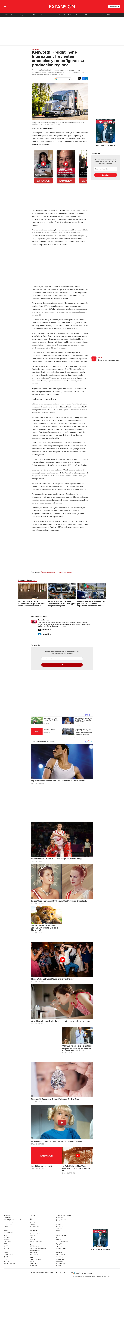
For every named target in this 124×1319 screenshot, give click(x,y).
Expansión (7, 1215)
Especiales (60, 1232)
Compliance (26, 1280)
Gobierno (7, 1237)
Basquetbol (60, 1243)
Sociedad (7, 1249)
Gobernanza (34, 1263)
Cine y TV (33, 1237)
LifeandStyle (8, 1232)
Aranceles (60, 572)
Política (33, 15)
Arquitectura (34, 1252)
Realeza (6, 1256)
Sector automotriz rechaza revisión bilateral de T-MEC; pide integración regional (62, 603)
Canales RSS (57, 1280)
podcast (100, 357)
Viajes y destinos (62, 1258)
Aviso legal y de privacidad (41, 1280)
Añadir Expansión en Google (64, 79)
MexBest (59, 1252)
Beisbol (58, 1239)
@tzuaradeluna (48, 128)
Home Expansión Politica (12, 1219)
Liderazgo (59, 1228)
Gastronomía (60, 1254)
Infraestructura (35, 1250)
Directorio (67, 1280)
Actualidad (59, 1226)
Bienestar (59, 1261)
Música (32, 1239)
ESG (85, 15)
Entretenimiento (35, 1234)
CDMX (6, 1243)
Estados (6, 1245)
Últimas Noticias (10, 15)
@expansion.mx (64, 1272)
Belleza (6, 1261)
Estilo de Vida (61, 1263)
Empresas (23, 15)
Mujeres (94, 15)
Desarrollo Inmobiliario (38, 1248)
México (6, 1239)
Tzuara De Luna (43, 620)
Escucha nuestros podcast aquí (108, 360)
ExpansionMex (69, 1272)
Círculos (7, 1258)
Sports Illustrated (61, 1236)
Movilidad (33, 1265)
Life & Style (33, 1230)
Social (32, 1261)
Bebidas (59, 1256)
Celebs (32, 1224)
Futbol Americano (62, 1241)
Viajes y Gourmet (10, 1263)
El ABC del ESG (61, 1219)
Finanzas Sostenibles (63, 1215)
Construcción (34, 1246)
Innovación (60, 1217)
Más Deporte (60, 1245)
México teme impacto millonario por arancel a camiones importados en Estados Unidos (91, 603)
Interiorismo (34, 1254)
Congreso (7, 1241)
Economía (44, 15)
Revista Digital (114, 7)
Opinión (6, 1247)
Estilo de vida (35, 1226)
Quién (6, 1252)
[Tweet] (79, 78)
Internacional (56, 15)
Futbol (58, 1237)
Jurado (58, 1265)
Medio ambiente (35, 1259)
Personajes (60, 1259)
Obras (78, 15)
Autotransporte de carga (48, 572)
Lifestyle (59, 1246)
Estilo (32, 1232)
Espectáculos (8, 1254)
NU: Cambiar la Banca (105, 145)
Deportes (33, 1235)
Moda (6, 1260)
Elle (31, 1219)
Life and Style (106, 15)
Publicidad (16, 1280)
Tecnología (67, 15)
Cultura (32, 1215)
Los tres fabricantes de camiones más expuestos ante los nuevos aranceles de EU (31, 603)
